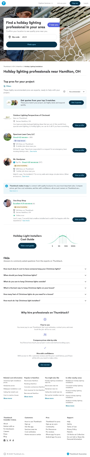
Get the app (29, 427)
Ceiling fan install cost (11, 392)
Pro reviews (50, 432)
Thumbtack (7, 66)
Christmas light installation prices (12, 381)
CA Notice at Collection (75, 434)
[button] (17, 162)
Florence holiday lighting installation (74, 391)
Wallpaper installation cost (12, 389)
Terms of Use (72, 427)
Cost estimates (30, 432)
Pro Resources (51, 429)
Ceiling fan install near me (53, 392)
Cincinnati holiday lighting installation (74, 386)
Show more (8, 398)
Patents (70, 432)
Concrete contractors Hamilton (34, 387)
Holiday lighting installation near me (54, 381)
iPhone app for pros (53, 434)
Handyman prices (9, 385)
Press (5, 434)
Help (68, 422)
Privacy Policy (72, 429)
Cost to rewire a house (11, 395)
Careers (6, 431)
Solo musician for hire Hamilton (34, 390)
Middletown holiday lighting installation (75, 381)
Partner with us (9, 426)
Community (50, 427)
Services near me (31, 429)
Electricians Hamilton (31, 381)
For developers (9, 429)
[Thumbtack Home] (3, 3)
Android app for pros (53, 437)
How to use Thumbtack (33, 422)
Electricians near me (51, 385)
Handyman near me (51, 389)
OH (14, 66)
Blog (5, 437)
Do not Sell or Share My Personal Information (75, 438)
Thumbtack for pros (53, 422)
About (6, 424)
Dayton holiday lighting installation (73, 396)
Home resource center (33, 434)
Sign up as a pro (52, 424)
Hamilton (20, 66)
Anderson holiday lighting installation (74, 401)
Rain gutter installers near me (54, 395)
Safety (69, 424)
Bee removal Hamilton (31, 393)
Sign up (27, 424)
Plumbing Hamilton (30, 384)
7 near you (53, 25)
